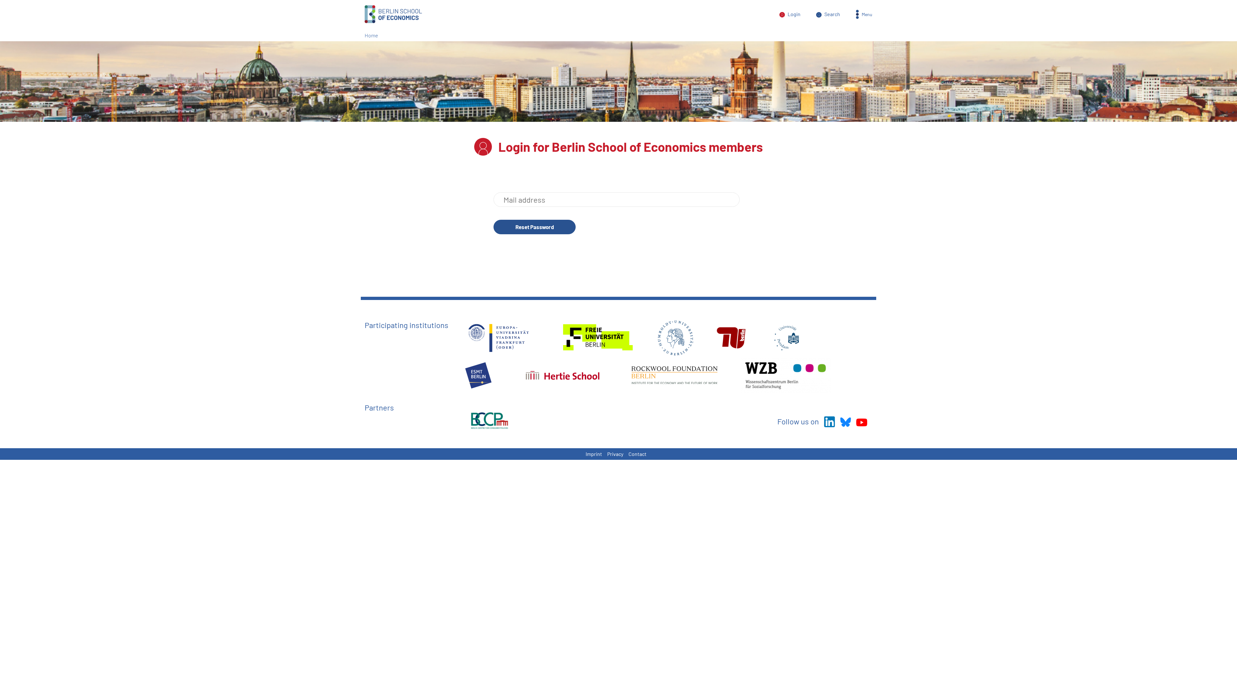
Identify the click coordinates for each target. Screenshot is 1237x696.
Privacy (615, 454)
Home (371, 35)
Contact (637, 454)
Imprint (594, 454)
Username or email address (617, 199)
